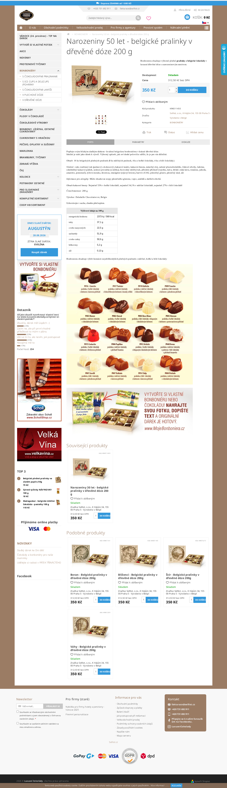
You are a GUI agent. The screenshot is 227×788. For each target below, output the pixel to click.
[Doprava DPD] (148, 756)
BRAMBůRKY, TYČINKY (33, 157)
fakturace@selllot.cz (183, 704)
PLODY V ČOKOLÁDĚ (32, 116)
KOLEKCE (25, 176)
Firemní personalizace (77, 714)
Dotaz (171, 132)
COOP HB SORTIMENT (32, 204)
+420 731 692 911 (180, 709)
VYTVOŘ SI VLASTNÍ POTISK (36, 44)
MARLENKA (26, 150)
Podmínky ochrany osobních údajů (135, 723)
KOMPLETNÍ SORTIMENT (34, 198)
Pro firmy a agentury (123, 27)
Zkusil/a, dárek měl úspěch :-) (33, 322)
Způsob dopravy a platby (129, 707)
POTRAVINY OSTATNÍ (32, 183)
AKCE (23, 51)
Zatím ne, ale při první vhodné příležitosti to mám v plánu (34, 330)
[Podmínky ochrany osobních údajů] (130, 756)
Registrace (204, 10)
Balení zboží (123, 711)
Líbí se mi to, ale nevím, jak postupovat (38, 337)
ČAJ (22, 170)
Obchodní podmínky (56, 27)
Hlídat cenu (197, 132)
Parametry (138, 142)
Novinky (24, 543)
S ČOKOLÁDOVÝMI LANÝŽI (37, 89)
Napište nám (123, 731)
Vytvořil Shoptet (202, 781)
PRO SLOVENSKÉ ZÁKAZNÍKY (29, 191)
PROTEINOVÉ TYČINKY (33, 64)
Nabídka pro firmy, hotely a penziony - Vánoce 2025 (85, 708)
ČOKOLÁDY (26, 109)
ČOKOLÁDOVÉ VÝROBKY (34, 122)
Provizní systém (153, 27)
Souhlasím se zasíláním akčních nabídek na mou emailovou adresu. (39, 725)
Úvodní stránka (21, 27)
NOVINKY (25, 57)
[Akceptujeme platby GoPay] (83, 756)
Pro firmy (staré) (77, 699)
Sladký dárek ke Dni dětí (30, 550)
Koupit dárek (39, 252)
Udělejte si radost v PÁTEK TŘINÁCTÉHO (39, 562)
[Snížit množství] (176, 91)
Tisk (149, 132)
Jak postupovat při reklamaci (131, 715)
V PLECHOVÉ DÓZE (33, 94)
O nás (32, 27)
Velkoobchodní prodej (89, 27)
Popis (90, 142)
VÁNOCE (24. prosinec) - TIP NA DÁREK (38, 37)
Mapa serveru (124, 735)
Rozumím (176, 785)
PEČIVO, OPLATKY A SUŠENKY (37, 144)
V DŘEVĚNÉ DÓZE (32, 100)
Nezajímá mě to (26, 342)
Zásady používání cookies (130, 727)
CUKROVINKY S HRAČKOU (35, 137)
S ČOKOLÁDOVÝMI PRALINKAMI (39, 76)
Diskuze (186, 142)
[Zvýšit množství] (176, 88)
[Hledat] (138, 18)
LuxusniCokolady (181, 726)
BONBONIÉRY (28, 70)
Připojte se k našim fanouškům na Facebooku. (187, 720)
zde (167, 785)
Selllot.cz (113, 742)
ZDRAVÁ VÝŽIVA (29, 163)
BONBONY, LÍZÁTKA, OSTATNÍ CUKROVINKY (37, 130)
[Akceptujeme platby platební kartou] (108, 756)
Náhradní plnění (180, 27)
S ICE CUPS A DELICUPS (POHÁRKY (35, 83)
